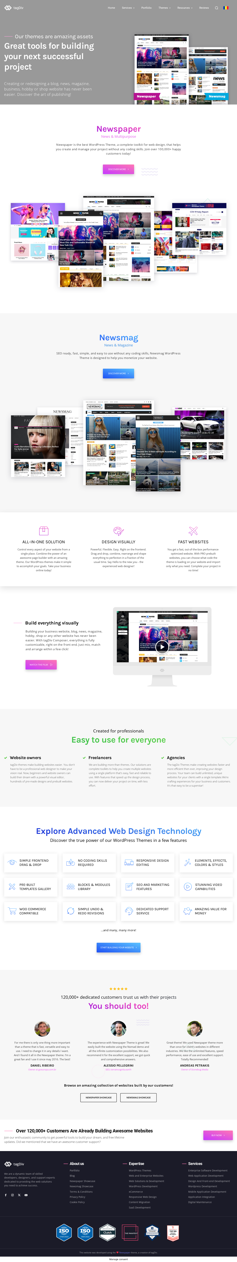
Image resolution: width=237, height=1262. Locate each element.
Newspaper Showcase (82, 1181)
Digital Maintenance (200, 1202)
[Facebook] (5, 1195)
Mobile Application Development (207, 1191)
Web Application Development (205, 1175)
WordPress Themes (140, 1170)
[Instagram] (12, 1195)
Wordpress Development (202, 1186)
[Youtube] (25, 1195)
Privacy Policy (77, 1197)
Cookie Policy (77, 1202)
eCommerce (136, 1191)
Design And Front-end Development (209, 1181)
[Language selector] (225, 7)
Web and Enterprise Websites (146, 1175)
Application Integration (201, 1197)
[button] (216, 8)
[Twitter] (19, 1195)
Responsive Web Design (143, 1197)
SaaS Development (140, 1207)
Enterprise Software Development (207, 1170)
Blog (72, 1175)
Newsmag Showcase (81, 1186)
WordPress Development (143, 1186)
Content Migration (139, 1202)
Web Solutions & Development (146, 1181)
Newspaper (124, 1252)
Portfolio (74, 1170)
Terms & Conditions (81, 1191)
